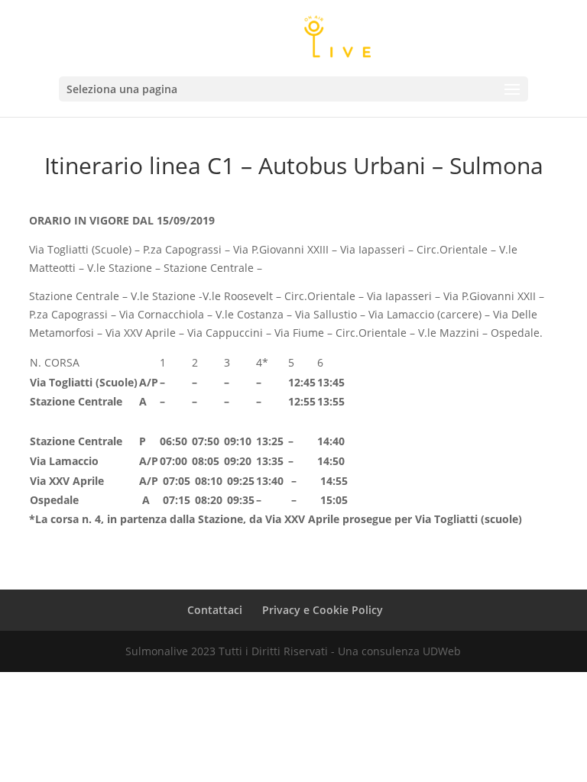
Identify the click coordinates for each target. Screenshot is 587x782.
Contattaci (214, 610)
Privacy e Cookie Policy (322, 610)
